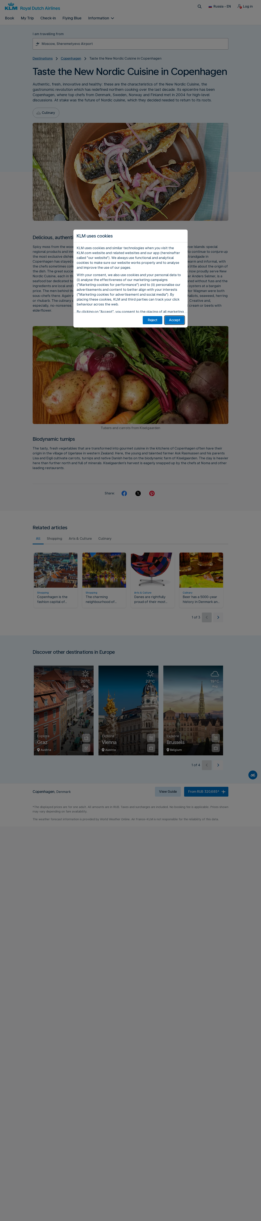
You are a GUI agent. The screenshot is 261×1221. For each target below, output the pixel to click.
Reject (152, 320)
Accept (174, 320)
